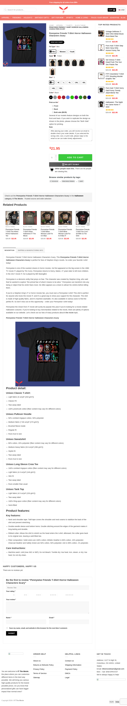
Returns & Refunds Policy (43, 665)
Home (51, 25)
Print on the (53, 102)
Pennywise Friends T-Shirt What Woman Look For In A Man (47, 233)
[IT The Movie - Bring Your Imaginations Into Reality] (63, 10)
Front (56, 106)
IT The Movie (23, 671)
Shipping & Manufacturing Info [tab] (30, 250)
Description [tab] (9, 250)
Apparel (5, 18)
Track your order (99, 18)
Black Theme (80, 25)
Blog (123, 18)
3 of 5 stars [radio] (32, 595)
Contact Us (69, 661)
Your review (11, 599)
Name (8, 618)
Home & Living (82, 18)
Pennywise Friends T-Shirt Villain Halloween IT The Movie (30, 233)
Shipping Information (73, 665)
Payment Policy (71, 669)
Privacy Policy (38, 669)
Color (51, 92)
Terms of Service (40, 673)
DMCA (67, 673)
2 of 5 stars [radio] (20, 595)
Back (56, 109)
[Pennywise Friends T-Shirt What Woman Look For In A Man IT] (65, 218)
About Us (37, 661)
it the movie (54, 181)
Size (51, 77)
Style (52, 56)
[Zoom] (6, 64)
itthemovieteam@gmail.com (113, 669)
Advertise (114, 18)
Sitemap (36, 678)
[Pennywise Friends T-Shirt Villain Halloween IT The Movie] (30, 218)
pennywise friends (68, 181)
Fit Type (52, 46)
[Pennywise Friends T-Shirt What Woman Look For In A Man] (47, 218)
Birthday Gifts (42, 18)
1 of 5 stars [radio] (9, 595)
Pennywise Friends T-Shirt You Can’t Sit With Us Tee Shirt (82, 233)
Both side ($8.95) (60, 112)
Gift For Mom (57, 18)
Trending (16, 18)
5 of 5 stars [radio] (61, 595)
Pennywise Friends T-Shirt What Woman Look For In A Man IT (65, 233)
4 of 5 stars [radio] (46, 595)
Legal (67, 678)
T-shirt (81, 181)
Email (51, 618)
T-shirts (69, 25)
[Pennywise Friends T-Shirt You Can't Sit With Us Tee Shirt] (82, 218)
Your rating (10, 591)
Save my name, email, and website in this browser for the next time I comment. (38, 628)
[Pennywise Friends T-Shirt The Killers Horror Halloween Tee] (12, 218)
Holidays (28, 18)
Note (51, 127)
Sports (69, 18)
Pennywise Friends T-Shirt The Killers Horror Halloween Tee (12, 233)
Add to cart (75, 157)
